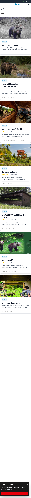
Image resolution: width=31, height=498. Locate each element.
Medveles (4, 41)
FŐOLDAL (5, 9)
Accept (15, 493)
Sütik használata (8, 489)
